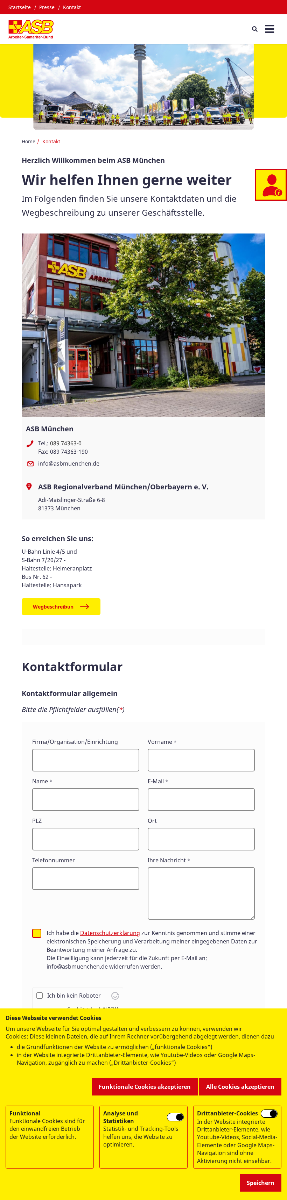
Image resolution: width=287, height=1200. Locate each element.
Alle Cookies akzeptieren (240, 1087)
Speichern (260, 1183)
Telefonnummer (53, 860)
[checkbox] (36, 933)
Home (28, 141)
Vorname (160, 742)
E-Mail (156, 781)
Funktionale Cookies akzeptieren (145, 1087)
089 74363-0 (66, 443)
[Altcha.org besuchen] (115, 995)
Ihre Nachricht (167, 860)
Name (40, 781)
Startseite (19, 7)
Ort (152, 821)
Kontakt (72, 7)
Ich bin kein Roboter (74, 995)
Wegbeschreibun (53, 606)
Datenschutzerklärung (110, 933)
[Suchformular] (254, 29)
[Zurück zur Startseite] (31, 29)
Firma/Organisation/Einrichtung (75, 742)
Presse (47, 7)
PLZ (37, 821)
